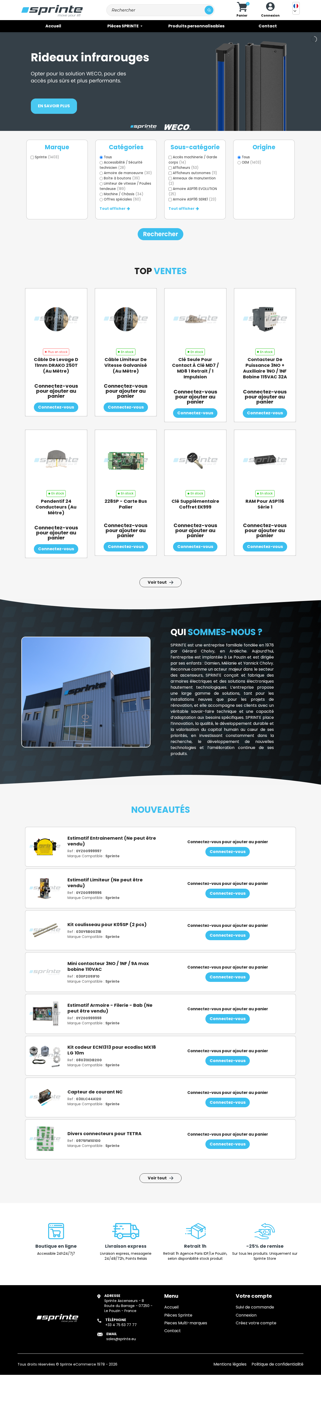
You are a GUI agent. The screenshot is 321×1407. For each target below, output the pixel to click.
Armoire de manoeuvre (128, 173)
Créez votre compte (256, 1323)
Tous (108, 157)
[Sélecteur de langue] (296, 8)
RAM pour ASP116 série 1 (265, 504)
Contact (172, 1331)
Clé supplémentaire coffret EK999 (195, 504)
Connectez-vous (56, 407)
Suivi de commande (255, 1307)
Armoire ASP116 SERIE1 (194, 199)
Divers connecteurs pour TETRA (104, 1133)
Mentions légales (230, 1364)
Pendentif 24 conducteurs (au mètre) (56, 507)
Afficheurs (186, 167)
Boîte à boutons (122, 178)
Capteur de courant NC (95, 1092)
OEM (251, 162)
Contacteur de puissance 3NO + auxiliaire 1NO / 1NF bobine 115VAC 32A (265, 368)
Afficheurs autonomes (195, 173)
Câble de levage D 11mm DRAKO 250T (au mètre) (56, 365)
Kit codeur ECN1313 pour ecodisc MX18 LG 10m (111, 1050)
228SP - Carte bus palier (126, 504)
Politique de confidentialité (277, 1364)
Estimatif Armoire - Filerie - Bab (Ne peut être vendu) (109, 1008)
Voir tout (157, 582)
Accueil (171, 1307)
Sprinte (47, 157)
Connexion (246, 1315)
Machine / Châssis (123, 194)
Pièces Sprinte (178, 1315)
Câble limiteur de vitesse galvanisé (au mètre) (125, 365)
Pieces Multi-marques (185, 1323)
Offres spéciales (122, 199)
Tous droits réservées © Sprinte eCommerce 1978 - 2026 (67, 1364)
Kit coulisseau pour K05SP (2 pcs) (107, 924)
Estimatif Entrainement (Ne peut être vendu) (111, 841)
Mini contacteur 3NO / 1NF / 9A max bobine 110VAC (108, 966)
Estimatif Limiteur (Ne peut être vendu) (105, 883)
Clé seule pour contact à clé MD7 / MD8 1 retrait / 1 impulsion (195, 368)
